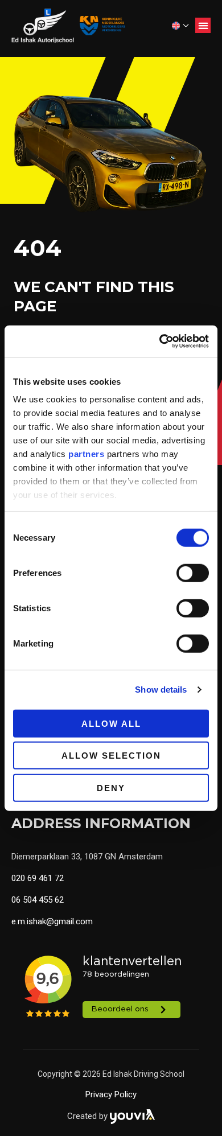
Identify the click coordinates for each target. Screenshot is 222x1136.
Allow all (111, 723)
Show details (161, 689)
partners (86, 454)
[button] (203, 25)
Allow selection (111, 755)
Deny (111, 787)
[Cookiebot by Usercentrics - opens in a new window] (159, 341)
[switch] (192, 572)
